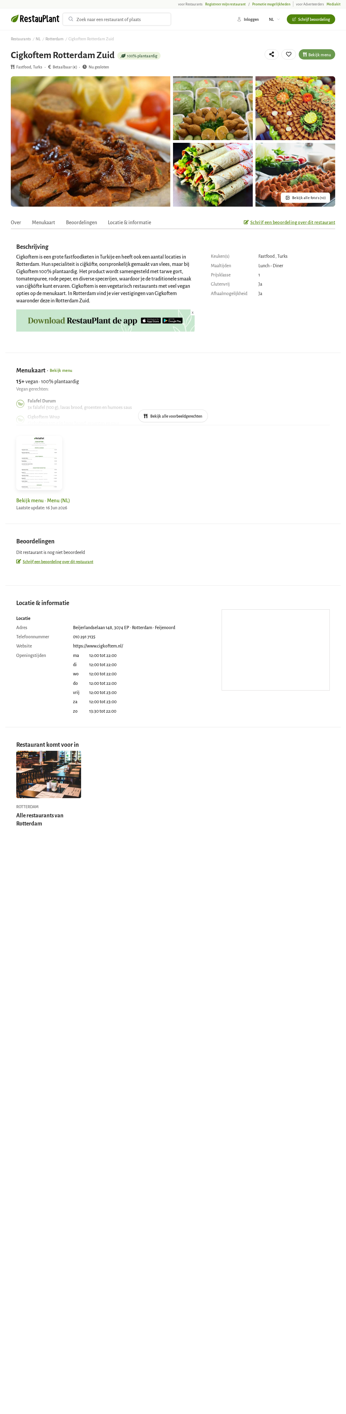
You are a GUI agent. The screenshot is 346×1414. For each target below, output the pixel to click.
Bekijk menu (319, 54)
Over (16, 222)
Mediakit (334, 4)
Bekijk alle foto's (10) (309, 197)
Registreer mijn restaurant (225, 4)
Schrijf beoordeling (314, 19)
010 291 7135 (84, 636)
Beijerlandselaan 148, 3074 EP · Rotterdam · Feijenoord (124, 627)
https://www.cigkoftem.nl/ (98, 645)
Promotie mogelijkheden (271, 4)
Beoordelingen (81, 222)
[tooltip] (272, 54)
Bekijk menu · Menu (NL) (43, 500)
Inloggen (251, 19)
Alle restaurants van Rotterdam (40, 819)
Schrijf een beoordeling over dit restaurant (292, 222)
